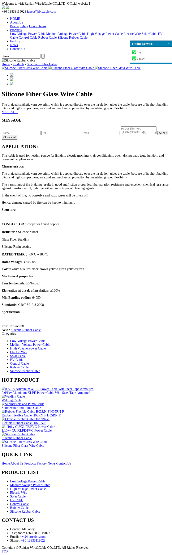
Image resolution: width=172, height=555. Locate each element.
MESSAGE (10, 112)
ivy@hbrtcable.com (33, 536)
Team (42, 26)
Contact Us (17, 49)
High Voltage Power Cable (105, 33)
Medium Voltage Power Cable (66, 33)
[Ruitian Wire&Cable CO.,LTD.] (3, 7)
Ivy (139, 52)
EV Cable (16, 359)
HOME (15, 18)
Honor (33, 26)
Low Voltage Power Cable (27, 33)
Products (16, 30)
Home (6, 64)
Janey (141, 58)
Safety (24, 26)
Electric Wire (132, 33)
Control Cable (28, 37)
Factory (15, 41)
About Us (16, 22)
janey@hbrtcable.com (41, 11)
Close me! (9, 137)
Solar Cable (149, 33)
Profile (14, 26)
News (14, 45)
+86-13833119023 (33, 540)
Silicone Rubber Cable (72, 37)
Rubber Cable (47, 37)
